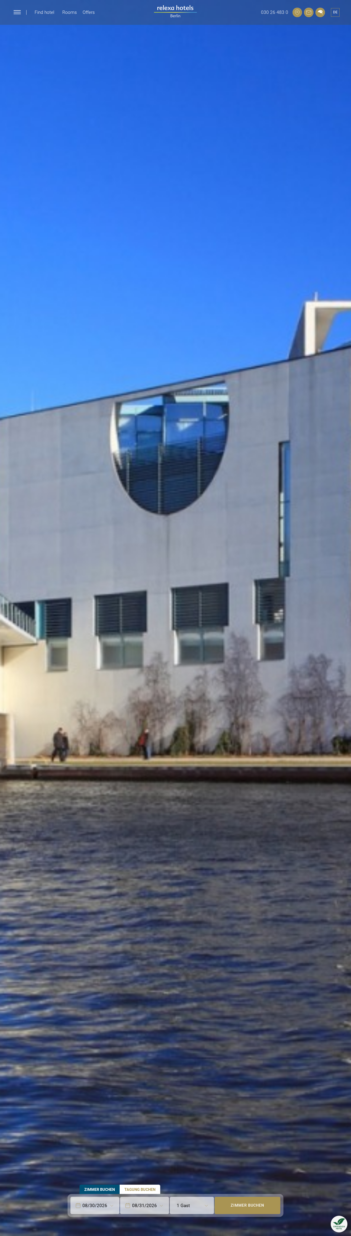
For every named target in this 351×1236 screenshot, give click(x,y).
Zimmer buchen (247, 1205)
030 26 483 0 (274, 12)
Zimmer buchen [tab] (99, 1189)
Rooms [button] (69, 12)
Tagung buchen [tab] (139, 1189)
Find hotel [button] (44, 12)
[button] (339, 1224)
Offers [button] (89, 12)
